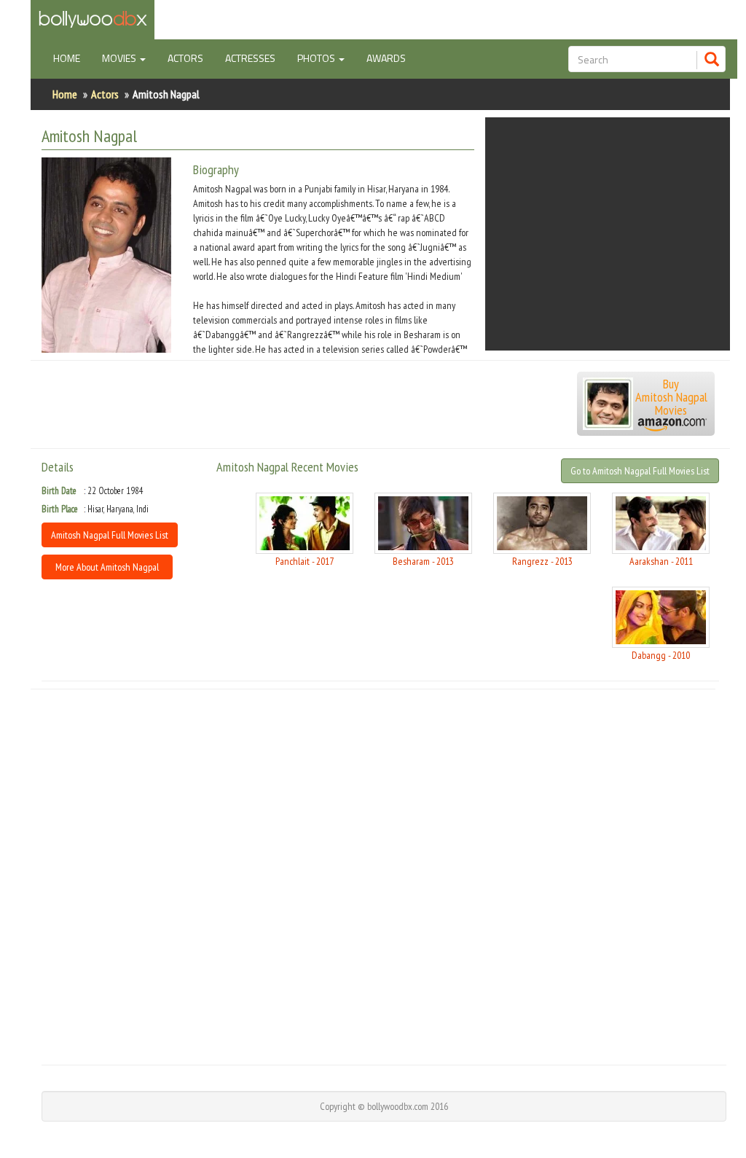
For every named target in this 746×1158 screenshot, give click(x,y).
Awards (386, 58)
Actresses (250, 58)
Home (72, 58)
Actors (185, 58)
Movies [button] (120, 58)
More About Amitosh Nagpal (107, 567)
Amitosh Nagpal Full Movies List (109, 534)
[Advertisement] (607, 234)
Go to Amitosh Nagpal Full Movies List (640, 470)
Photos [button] (317, 58)
